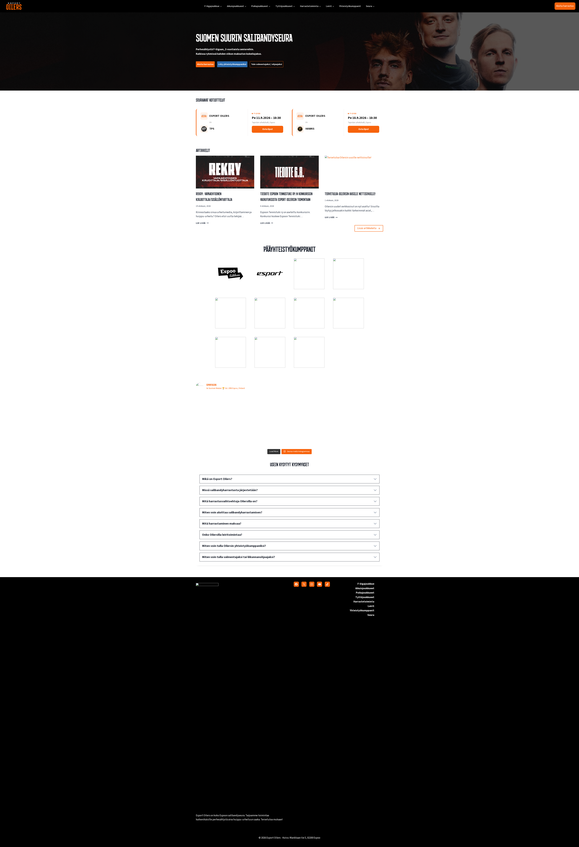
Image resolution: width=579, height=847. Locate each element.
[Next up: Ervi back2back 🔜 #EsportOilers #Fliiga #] (313, 434)
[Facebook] (296, 584)
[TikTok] (327, 584)
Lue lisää (201, 223)
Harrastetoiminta (363, 601)
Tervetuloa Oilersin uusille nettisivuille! (350, 194)
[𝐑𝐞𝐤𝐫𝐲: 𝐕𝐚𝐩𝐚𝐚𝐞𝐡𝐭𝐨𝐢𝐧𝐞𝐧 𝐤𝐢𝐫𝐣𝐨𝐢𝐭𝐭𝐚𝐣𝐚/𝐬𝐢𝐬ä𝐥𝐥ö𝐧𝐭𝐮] (219, 434)
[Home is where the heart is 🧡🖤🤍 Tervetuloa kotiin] (360, 434)
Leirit (371, 606)
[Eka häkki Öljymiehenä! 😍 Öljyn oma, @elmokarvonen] (219, 407)
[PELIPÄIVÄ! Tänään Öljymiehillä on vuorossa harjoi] (360, 407)
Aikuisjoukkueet (364, 588)
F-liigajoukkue (366, 584)
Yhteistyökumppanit (350, 6)
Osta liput (267, 129)
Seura (370, 615)
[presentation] (225, 172)
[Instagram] (311, 584)
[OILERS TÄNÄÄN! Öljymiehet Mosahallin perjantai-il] (313, 407)
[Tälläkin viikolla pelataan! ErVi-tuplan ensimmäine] (266, 434)
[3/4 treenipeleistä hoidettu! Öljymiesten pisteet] (266, 407)
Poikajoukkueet (365, 593)
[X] (304, 584)
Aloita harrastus (565, 6)
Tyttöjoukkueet (364, 597)
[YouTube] (319, 584)
